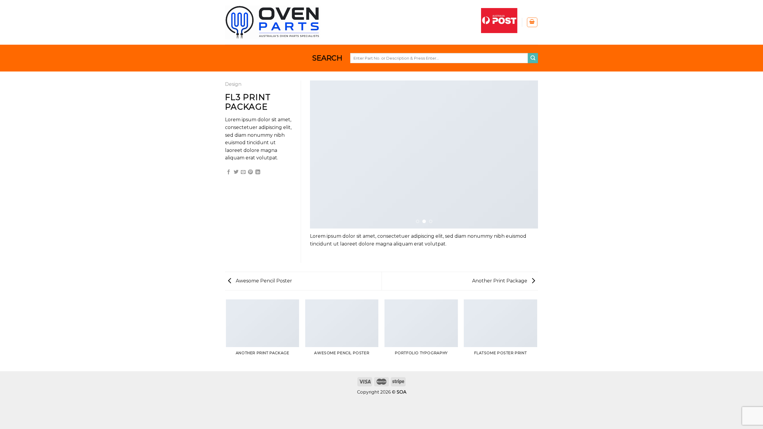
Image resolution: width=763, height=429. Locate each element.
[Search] (533, 58)
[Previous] (322, 154)
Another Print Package (500, 281)
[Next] (526, 154)
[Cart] (532, 22)
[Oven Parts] (272, 22)
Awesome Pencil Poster (263, 281)
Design (233, 84)
